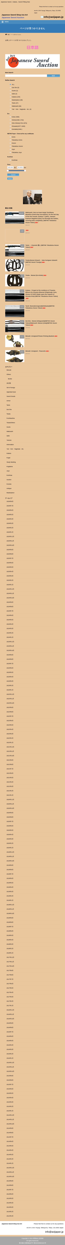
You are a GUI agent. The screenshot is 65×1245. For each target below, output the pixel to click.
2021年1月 (10, 795)
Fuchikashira (11, 418)
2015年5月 (10, 1093)
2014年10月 (10, 1124)
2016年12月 (10, 1010)
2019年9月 (10, 865)
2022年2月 (10, 738)
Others (9, 374)
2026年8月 (10, 501)
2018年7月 (10, 926)
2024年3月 (10, 628)
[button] (33, 22)
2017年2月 (10, 1001)
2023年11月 (10, 646)
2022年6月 (10, 720)
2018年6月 (10, 931)
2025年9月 (10, 549)
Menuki (9, 370)
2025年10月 (10, 545)
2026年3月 (10, 523)
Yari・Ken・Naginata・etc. (21, 109)
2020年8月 (10, 817)
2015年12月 (10, 1062)
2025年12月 (10, 536)
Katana (16, 97)
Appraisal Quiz (11, 392)
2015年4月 (10, 1097)
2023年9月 (10, 655)
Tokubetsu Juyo (17, 152)
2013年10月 (10, 1176)
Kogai (8, 458)
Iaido (14, 94)
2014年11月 (10, 1119)
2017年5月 (10, 988)
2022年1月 (10, 742)
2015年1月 (10, 1111)
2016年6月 (10, 1036)
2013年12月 (10, 1168)
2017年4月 (10, 992)
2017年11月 (10, 962)
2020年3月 (10, 839)
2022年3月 (10, 734)
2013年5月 (10, 1198)
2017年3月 (10, 997)
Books (10, 379)
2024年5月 (10, 620)
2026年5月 (10, 514)
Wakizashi (16, 106)
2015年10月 (10, 1071)
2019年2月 (10, 896)
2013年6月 (10, 1194)
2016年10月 (10, 1019)
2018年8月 (10, 922)
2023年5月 (10, 672)
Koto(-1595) (15, 117)
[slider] (8, 171)
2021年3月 (10, 786)
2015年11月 (10, 1067)
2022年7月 (10, 716)
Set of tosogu (11, 387)
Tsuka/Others (11, 422)
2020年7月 (10, 821)
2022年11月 (10, 698)
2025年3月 (10, 576)
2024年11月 (10, 593)
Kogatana (10, 466)
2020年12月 (10, 799)
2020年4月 (10, 834)
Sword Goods (11, 396)
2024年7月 (10, 611)
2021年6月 (10, 773)
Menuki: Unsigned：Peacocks (37, 351)
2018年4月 (10, 940)
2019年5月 (10, 883)
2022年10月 (10, 703)
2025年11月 (10, 541)
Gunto (15, 90)
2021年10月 (10, 755)
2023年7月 (10, 663)
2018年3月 (10, 944)
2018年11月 (10, 909)
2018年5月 (10, 935)
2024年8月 (10, 606)
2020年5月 (10, 830)
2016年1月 (10, 1058)
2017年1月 (10, 1005)
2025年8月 (10, 554)
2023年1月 (10, 690)
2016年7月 (10, 1032)
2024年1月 (10, 637)
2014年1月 (10, 1163)
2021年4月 (10, 782)
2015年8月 (10, 1080)
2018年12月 (10, 905)
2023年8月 (10, 659)
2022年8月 (10, 712)
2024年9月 (10, 602)
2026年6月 (10, 510)
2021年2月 (10, 791)
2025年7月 (10, 558)
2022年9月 (10, 707)
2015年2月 (10, 1106)
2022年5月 (10, 725)
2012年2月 (10, 1216)
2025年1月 (10, 585)
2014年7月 (10, 1137)
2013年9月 (10, 1181)
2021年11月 (10, 751)
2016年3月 (10, 1049)
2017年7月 (10, 979)
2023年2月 (10, 685)
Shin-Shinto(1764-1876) (19, 123)
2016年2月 (10, 1054)
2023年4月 (10, 677)
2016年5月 (10, 1040)
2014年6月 (10, 1141)
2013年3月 (10, 1207)
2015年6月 (10, 1089)
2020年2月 (10, 843)
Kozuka (9, 484)
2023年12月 (10, 641)
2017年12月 (10, 957)
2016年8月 (10, 1027)
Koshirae (14, 160)
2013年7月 (10, 1189)
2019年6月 (10, 878)
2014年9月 (10, 1128)
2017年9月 (10, 970)
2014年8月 (10, 1133)
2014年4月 (10, 1150)
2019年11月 (10, 856)
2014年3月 (10, 1154)
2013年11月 (10, 1172)
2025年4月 (10, 571)
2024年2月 (10, 633)
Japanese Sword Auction (13, 17)
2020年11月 (10, 804)
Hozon (14, 143)
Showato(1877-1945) (18, 126)
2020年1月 (10, 848)
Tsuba (8, 414)
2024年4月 (10, 624)
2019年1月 (10, 900)
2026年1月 (10, 532)
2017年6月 (10, 983)
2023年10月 (10, 650)
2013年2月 (10, 1211)
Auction (9, 479)
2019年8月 (10, 870)
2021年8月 (10, 764)
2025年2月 (10, 580)
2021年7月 (10, 769)
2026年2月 (10, 528)
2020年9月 (10, 812)
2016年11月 (10, 1014)
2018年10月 (10, 913)
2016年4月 (10, 1045)
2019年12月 (10, 852)
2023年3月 (10, 681)
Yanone (9, 440)
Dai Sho (15, 87)
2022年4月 (10, 729)
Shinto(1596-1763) (18, 120)
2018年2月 (10, 948)
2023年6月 (10, 668)
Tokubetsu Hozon (17, 146)
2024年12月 (10, 589)
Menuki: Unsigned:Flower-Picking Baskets (41, 336)
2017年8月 (10, 975)
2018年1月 (10, 953)
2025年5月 (10, 567)
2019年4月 (10, 887)
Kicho (13, 137)
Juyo (13, 149)
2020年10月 (10, 808)
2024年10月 (10, 598)
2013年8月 (10, 1185)
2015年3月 (10, 1102)
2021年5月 (10, 777)
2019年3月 (10, 891)
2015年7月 (10, 1084)
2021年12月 (10, 747)
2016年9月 (10, 1023)
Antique (9, 488)
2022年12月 (10, 694)
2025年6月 (10, 563)
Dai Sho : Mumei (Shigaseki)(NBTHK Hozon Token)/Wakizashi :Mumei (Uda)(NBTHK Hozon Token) (41, 323)
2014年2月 (10, 1159)
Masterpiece (17, 100)
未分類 (9, 383)
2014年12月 (10, 1115)
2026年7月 (10, 506)
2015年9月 (10, 1076)
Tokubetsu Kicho (17, 140)
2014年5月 (10, 1146)
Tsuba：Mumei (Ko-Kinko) (36, 275)
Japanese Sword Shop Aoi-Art (15, 15)
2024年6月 (10, 615)
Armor (8, 401)
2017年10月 (10, 966)
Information (10, 444)
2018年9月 (10, 918)
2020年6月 (10, 826)
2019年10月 (10, 861)
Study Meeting (11, 462)
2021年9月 (10, 760)
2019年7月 (10, 874)
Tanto (15, 103)
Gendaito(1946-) (17, 129)
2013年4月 (10, 1203)
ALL (13, 84)
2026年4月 (10, 519)
